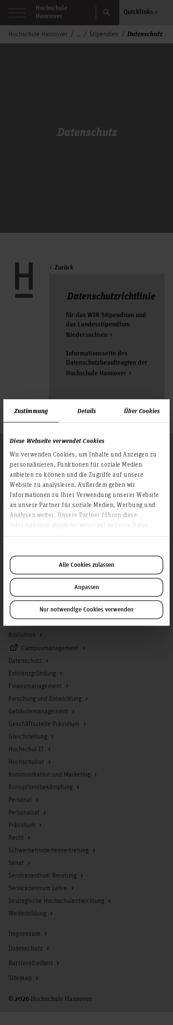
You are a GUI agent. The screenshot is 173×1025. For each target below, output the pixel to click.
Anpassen (86, 587)
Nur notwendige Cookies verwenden (86, 609)
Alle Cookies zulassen (86, 565)
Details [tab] (86, 410)
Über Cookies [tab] (142, 410)
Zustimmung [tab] (31, 410)
